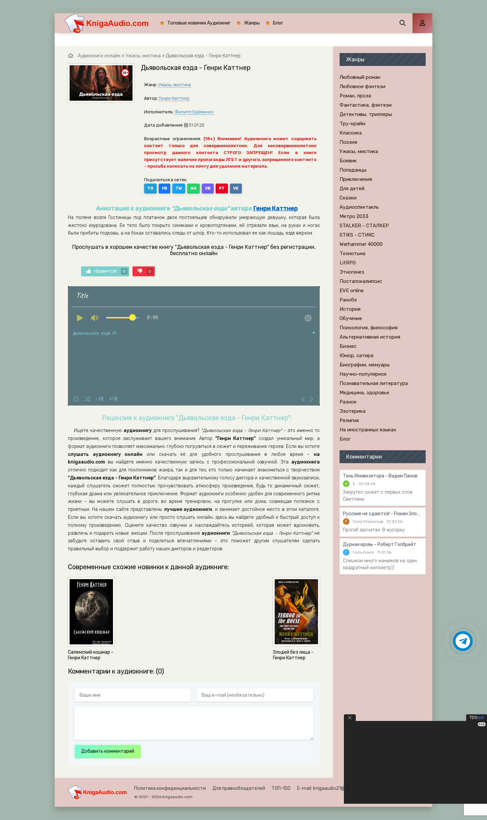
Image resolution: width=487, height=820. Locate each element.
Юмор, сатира (356, 355)
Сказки (348, 198)
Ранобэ (348, 300)
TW (179, 188)
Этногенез (352, 272)
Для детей (352, 188)
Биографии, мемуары (365, 365)
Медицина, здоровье (364, 393)
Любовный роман (360, 77)
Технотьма (352, 253)
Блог (278, 23)
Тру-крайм (352, 124)
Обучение (351, 318)
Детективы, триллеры (366, 114)
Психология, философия (369, 328)
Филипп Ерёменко (194, 111)
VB (207, 188)
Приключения (356, 179)
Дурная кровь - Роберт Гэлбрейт (379, 544)
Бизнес (348, 346)
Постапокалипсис (361, 281)
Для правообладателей (238, 788)
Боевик (348, 161)
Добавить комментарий (107, 751)
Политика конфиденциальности (170, 788)
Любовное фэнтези (362, 86)
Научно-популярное (363, 374)
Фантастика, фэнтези (366, 105)
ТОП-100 (281, 788)
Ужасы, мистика (174, 84)
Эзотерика (352, 411)
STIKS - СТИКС (357, 235)
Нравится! (110, 271)
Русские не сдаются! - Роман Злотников (382, 514)
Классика (351, 133)
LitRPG (348, 263)
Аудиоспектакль (359, 207)
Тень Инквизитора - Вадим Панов (380, 476)
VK (236, 188)
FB (164, 188)
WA (193, 188)
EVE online (352, 291)
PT (222, 188)
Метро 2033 (354, 216)
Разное (348, 402)
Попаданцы (353, 170)
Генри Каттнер (174, 98)
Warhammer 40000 (361, 244)
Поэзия (348, 142)
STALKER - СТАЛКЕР (364, 226)
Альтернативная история (370, 337)
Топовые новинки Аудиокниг (199, 23)
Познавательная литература (374, 383)
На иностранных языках (368, 430)
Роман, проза (355, 96)
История (350, 309)
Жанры (252, 23)
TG (150, 188)
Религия (349, 420)
